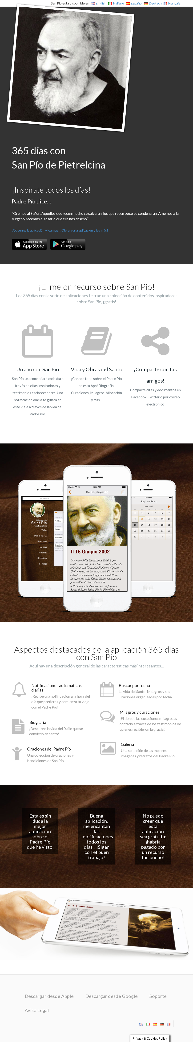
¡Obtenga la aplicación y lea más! (36, 230)
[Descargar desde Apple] (29, 244)
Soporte (158, 996)
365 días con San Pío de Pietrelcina (58, 158)
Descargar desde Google (111, 996)
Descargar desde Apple (49, 996)
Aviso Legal (37, 1010)
